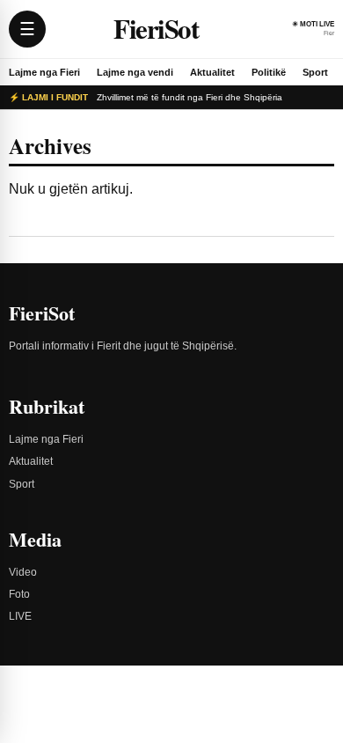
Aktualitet (212, 72)
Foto (19, 594)
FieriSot (155, 29)
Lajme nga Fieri (44, 72)
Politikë (269, 72)
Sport (315, 72)
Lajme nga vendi (135, 72)
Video (23, 572)
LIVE (20, 616)
